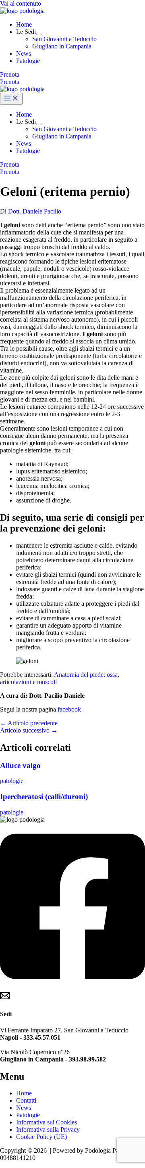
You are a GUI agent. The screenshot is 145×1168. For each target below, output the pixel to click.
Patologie (28, 60)
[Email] (5, 998)
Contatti (26, 1100)
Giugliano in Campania (61, 46)
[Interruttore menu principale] (11, 99)
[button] (72, 74)
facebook (69, 709)
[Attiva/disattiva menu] (39, 34)
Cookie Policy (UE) (41, 1136)
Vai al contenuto (20, 3)
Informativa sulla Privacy (48, 1129)
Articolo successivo (29, 730)
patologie (11, 780)
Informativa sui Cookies (46, 1122)
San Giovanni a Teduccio (64, 39)
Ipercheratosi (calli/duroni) (44, 796)
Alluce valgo (20, 765)
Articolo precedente (29, 723)
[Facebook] (72, 987)
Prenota (9, 81)
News (23, 53)
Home (24, 24)
